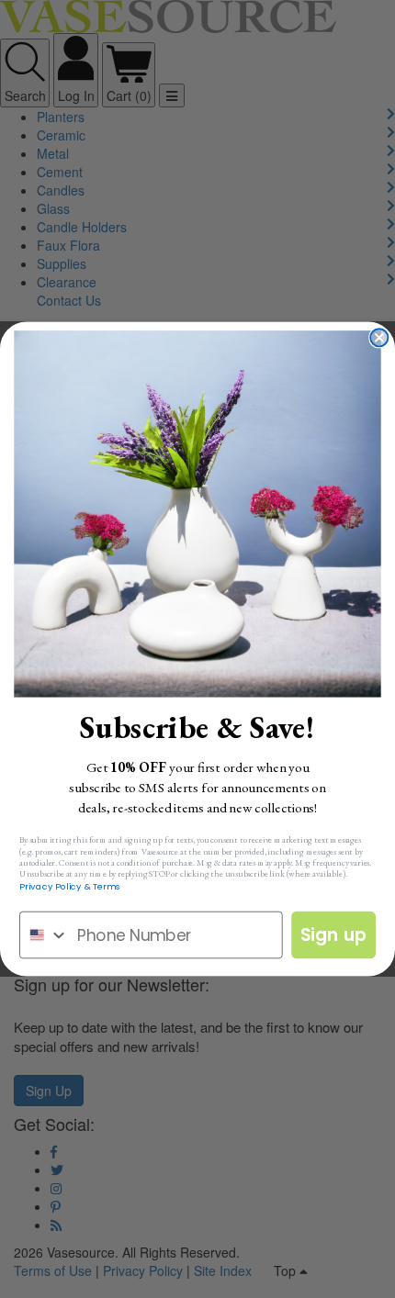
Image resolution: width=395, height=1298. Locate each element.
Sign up (333, 935)
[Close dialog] (379, 337)
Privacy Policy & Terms (70, 885)
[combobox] (44, 935)
